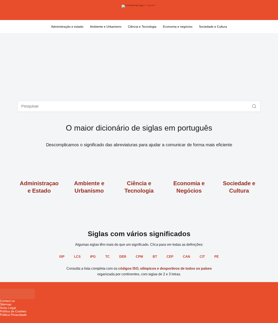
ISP (62, 256)
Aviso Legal (8, 308)
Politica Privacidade (13, 314)
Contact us (7, 301)
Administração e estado (67, 26)
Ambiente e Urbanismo (105, 26)
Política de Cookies (13, 311)
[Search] (252, 105)
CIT (202, 256)
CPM (139, 256)
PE (216, 256)
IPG (93, 256)
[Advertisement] (139, 65)
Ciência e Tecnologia (142, 26)
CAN (186, 256)
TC (107, 256)
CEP (170, 256)
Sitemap (5, 304)
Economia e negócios (177, 26)
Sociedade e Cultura (213, 26)
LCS (77, 256)
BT (155, 256)
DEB (122, 256)
